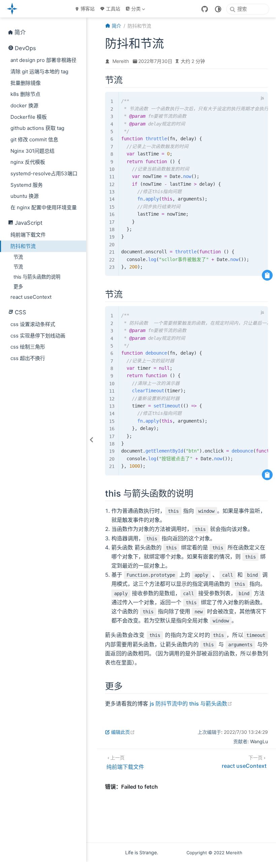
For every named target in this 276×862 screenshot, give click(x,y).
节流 (18, 257)
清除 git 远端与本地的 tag (39, 71)
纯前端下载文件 (28, 234)
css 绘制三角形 (27, 347)
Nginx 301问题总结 (32, 151)
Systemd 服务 (26, 185)
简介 (20, 32)
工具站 (113, 8)
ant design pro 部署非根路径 (43, 60)
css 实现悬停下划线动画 (37, 335)
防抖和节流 (23, 246)
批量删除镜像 (25, 83)
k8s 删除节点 (25, 94)
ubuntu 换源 (24, 196)
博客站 (87, 8)
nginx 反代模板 (27, 162)
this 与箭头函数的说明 (36, 277)
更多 (18, 286)
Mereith (120, 61)
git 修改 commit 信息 (34, 139)
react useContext (30, 297)
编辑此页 (123, 732)
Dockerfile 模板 (28, 117)
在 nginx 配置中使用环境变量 (43, 207)
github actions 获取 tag (37, 128)
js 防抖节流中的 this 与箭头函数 (191, 703)
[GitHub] (204, 9)
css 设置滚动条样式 (32, 324)
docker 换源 (24, 105)
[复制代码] (267, 275)
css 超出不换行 (27, 358)
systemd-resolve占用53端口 (43, 173)
